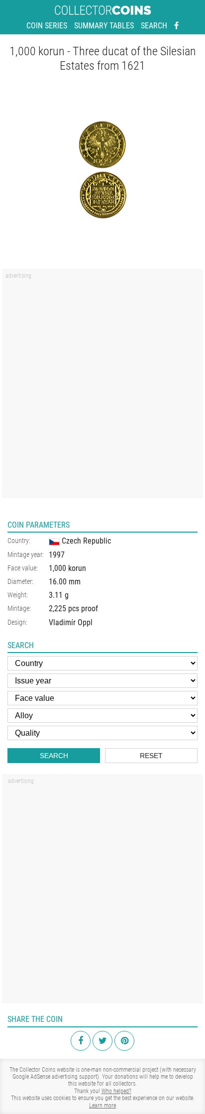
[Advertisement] (102, 386)
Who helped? (116, 1091)
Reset (151, 756)
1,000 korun (67, 568)
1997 (57, 554)
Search (154, 25)
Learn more (102, 1105)
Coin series (46, 25)
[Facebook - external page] (176, 26)
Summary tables (104, 25)
